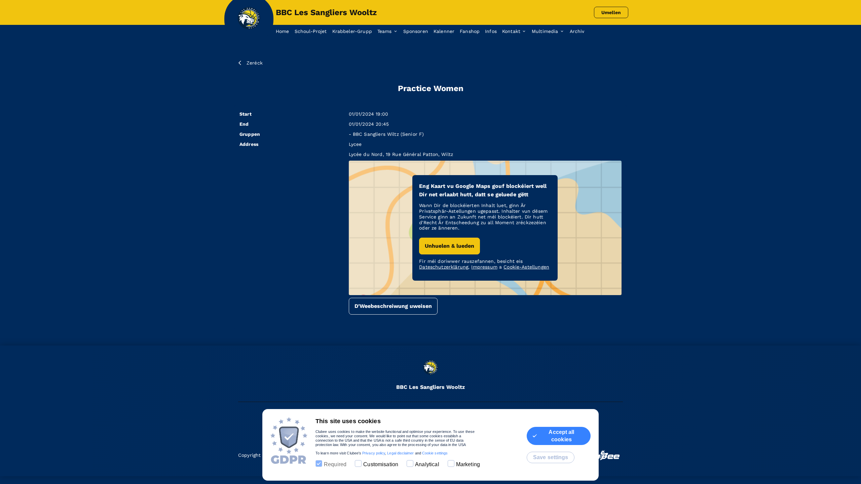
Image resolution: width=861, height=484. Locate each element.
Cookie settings (435, 453)
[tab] (285, 31)
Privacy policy (373, 453)
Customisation (380, 464)
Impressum (484, 267)
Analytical (427, 464)
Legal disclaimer (400, 453)
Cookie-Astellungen (526, 267)
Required (335, 464)
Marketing (468, 464)
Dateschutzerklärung (443, 267)
